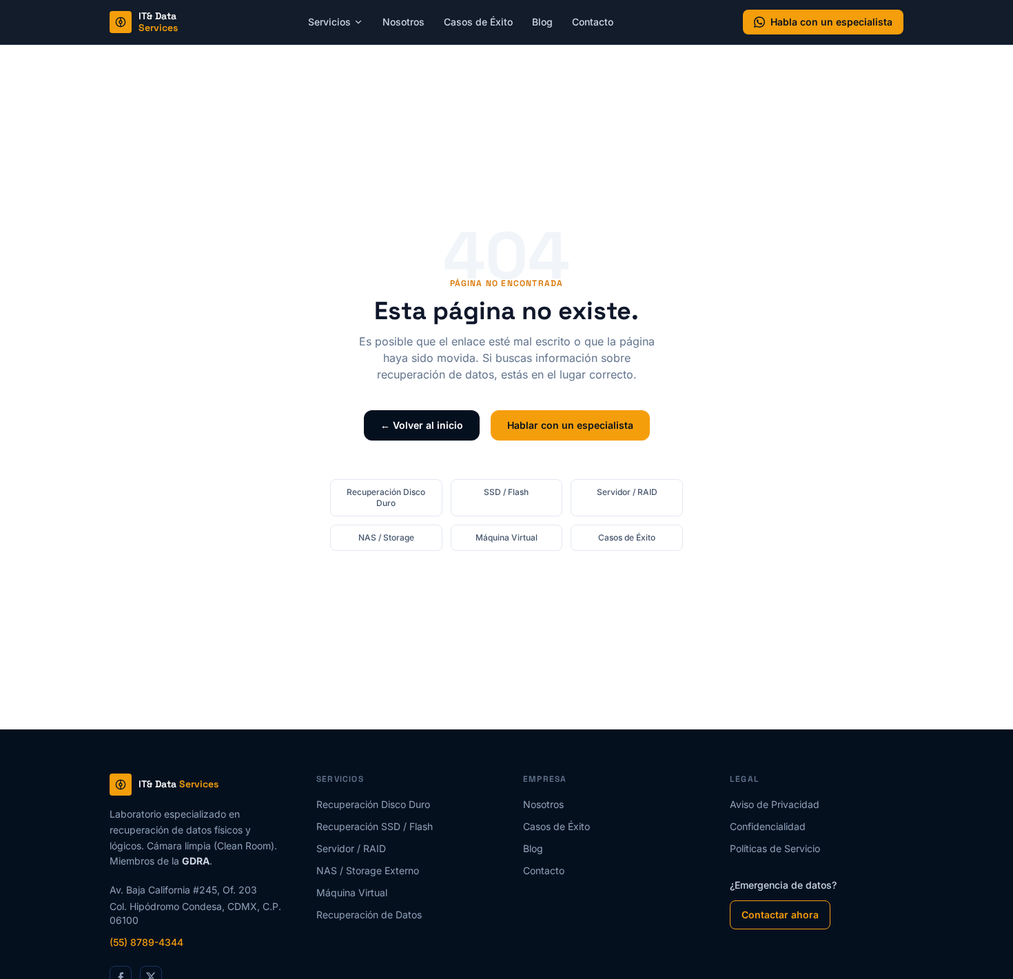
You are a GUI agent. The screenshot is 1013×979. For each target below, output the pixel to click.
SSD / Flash (506, 492)
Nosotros (403, 22)
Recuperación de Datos (369, 914)
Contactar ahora (780, 914)
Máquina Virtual (506, 537)
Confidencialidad (768, 826)
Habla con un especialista (831, 22)
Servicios (329, 22)
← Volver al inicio (421, 425)
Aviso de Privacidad (774, 804)
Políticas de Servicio (775, 848)
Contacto (592, 22)
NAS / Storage (386, 537)
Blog (542, 22)
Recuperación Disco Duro (386, 497)
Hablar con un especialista (570, 425)
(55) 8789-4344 (146, 942)
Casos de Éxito (478, 22)
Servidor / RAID (627, 492)
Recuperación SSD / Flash (374, 826)
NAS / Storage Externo (367, 870)
